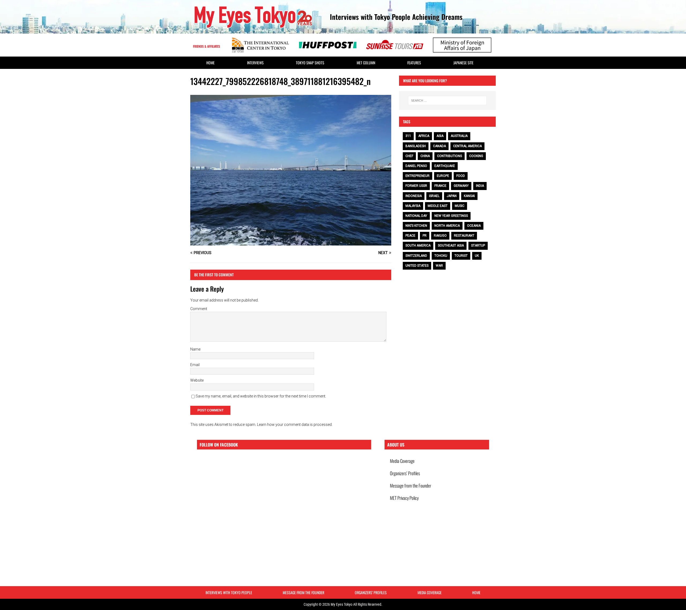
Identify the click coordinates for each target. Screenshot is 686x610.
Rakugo (440, 235)
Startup (478, 245)
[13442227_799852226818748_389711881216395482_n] (290, 242)
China (425, 156)
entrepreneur (417, 176)
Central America (467, 146)
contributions (449, 156)
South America (418, 245)
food (460, 176)
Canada (439, 146)
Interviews (255, 62)
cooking (476, 156)
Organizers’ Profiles (405, 473)
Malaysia (412, 206)
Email (195, 365)
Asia (440, 136)
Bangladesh (415, 146)
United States (416, 265)
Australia (459, 136)
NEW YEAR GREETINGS (451, 216)
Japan (452, 196)
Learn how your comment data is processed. (295, 424)
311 (408, 136)
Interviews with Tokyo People (229, 592)
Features (414, 62)
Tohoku (440, 256)
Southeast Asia (451, 245)
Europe (443, 176)
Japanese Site (463, 62)
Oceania (474, 226)
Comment (198, 309)
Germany (461, 186)
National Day (416, 216)
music (459, 206)
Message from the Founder (410, 485)
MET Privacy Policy (404, 497)
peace (410, 235)
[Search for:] (447, 100)
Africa (423, 136)
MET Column (366, 62)
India (480, 186)
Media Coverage (402, 461)
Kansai (469, 196)
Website (197, 380)
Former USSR (416, 186)
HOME (210, 62)
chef (409, 156)
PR (425, 235)
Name (195, 349)
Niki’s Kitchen (416, 226)
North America (447, 226)
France (440, 186)
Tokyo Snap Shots (310, 62)
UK (477, 256)
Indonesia (413, 196)
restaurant (464, 235)
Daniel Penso (416, 166)
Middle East (438, 206)
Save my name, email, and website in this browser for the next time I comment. (261, 396)
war (439, 265)
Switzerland (416, 256)
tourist (461, 256)
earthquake (444, 166)
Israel (434, 196)
